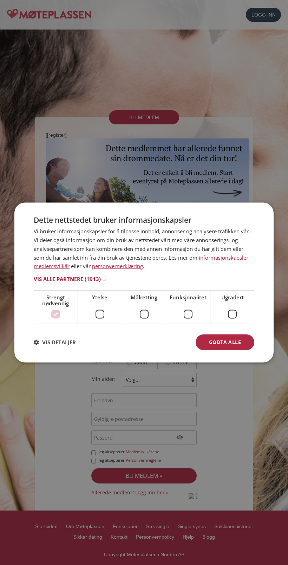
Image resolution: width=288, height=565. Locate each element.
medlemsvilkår (52, 265)
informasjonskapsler (223, 257)
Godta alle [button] (225, 342)
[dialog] (144, 283)
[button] (144, 279)
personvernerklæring (117, 265)
